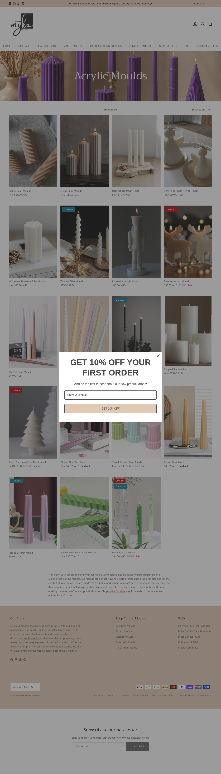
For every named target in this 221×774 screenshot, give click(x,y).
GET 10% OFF (111, 408)
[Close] (158, 356)
